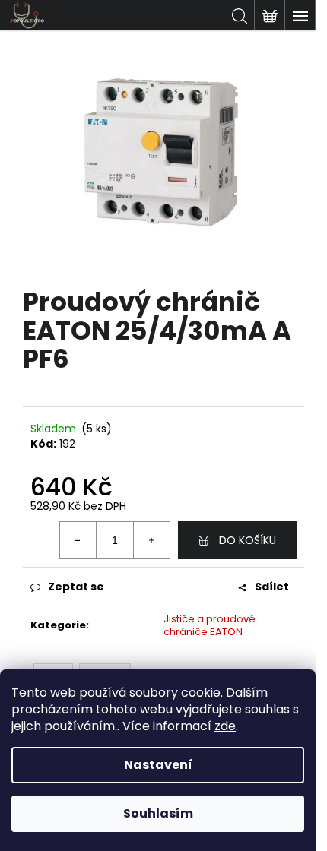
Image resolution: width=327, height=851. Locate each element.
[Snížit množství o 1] (78, 540)
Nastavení (158, 764)
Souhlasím (158, 813)
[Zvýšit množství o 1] (151, 540)
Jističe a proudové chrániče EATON (210, 625)
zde (225, 726)
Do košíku (247, 540)
